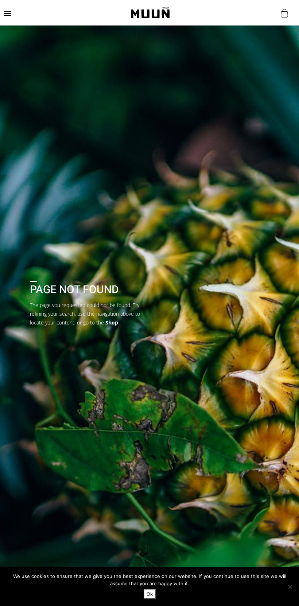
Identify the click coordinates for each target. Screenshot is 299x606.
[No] (290, 586)
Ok (150, 594)
